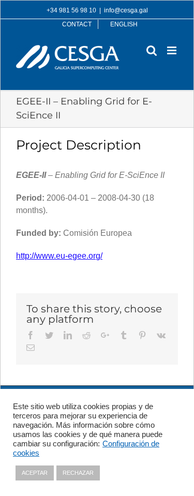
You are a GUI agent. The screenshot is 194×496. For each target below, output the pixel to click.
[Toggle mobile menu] (172, 50)
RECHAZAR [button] (78, 473)
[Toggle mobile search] (151, 50)
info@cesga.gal (126, 10)
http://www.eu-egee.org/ (59, 255)
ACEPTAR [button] (35, 473)
